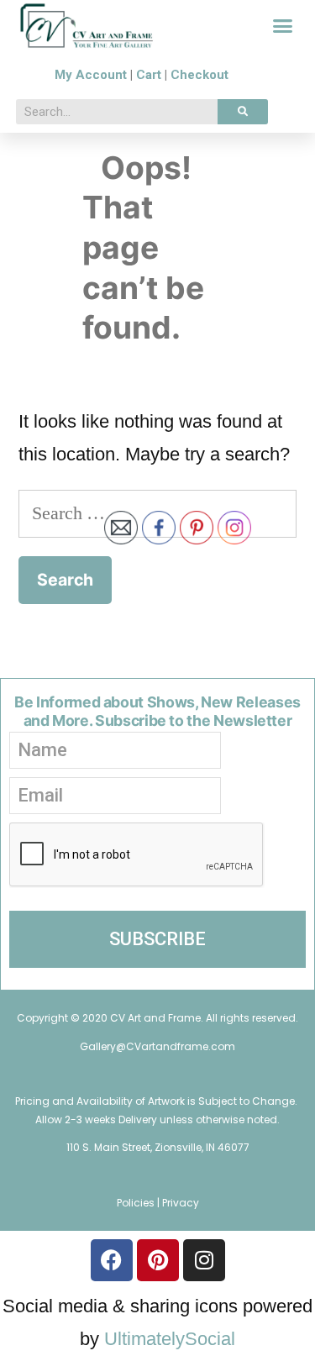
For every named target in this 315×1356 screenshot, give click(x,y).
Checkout (199, 74)
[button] (283, 26)
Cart (148, 74)
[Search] (243, 111)
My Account (91, 74)
